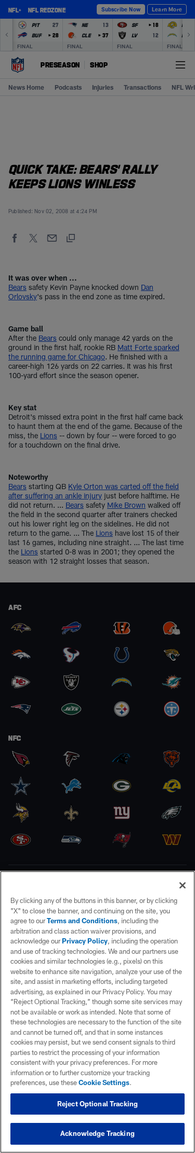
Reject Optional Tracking (97, 1104)
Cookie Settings (104, 1082)
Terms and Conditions (82, 920)
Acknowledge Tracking (97, 1133)
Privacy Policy (85, 941)
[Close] (182, 885)
